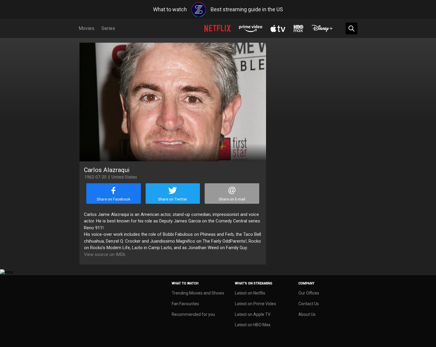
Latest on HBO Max (252, 324)
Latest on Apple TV (252, 314)
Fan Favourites (185, 303)
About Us (307, 314)
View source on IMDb (104, 254)
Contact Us (308, 303)
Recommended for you (193, 314)
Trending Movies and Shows (198, 293)
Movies (86, 28)
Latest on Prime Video (255, 303)
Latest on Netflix (250, 293)
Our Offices (308, 293)
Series (108, 28)
